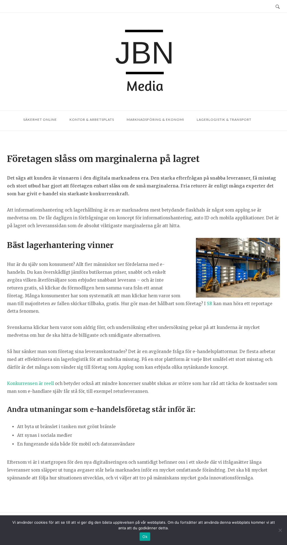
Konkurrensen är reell (30, 383)
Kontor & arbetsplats (92, 119)
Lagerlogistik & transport (224, 119)
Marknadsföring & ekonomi (155, 119)
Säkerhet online (40, 119)
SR (209, 303)
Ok (144, 536)
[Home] (143, 62)
